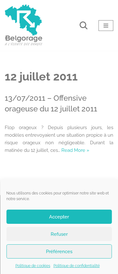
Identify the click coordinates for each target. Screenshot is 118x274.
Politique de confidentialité (76, 266)
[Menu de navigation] (105, 25)
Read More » (75, 150)
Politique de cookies (32, 266)
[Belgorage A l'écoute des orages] (23, 25)
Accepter (59, 217)
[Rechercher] (83, 25)
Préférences (59, 251)
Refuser (59, 234)
